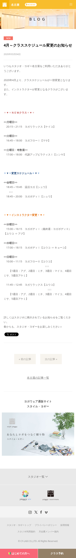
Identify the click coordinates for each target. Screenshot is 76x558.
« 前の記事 (25, 359)
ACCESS (31, 4)
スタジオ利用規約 (26, 531)
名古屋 (15, 4)
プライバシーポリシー (46, 525)
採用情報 (64, 525)
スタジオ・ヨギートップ (19, 525)
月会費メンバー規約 (49, 531)
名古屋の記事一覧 (38, 377)
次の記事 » (51, 359)
